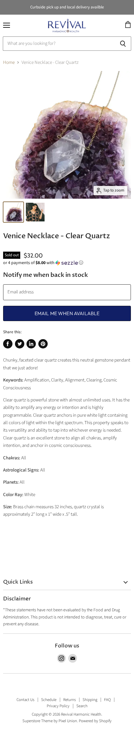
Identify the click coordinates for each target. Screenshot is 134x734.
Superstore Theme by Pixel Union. (50, 721)
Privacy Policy (58, 706)
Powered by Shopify (95, 721)
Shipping (90, 700)
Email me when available (67, 313)
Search (82, 706)
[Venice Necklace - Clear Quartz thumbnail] (13, 212)
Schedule (48, 700)
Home (9, 62)
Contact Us (25, 700)
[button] (67, 263)
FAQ (107, 700)
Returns (69, 700)
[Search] (123, 43)
